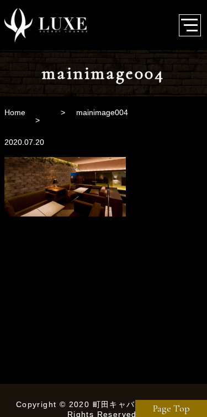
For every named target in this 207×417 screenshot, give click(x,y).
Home (14, 112)
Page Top (171, 408)
